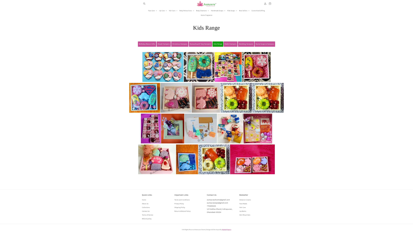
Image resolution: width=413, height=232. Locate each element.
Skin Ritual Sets (244, 215)
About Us (145, 204)
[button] (144, 3)
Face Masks (243, 204)
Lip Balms (242, 211)
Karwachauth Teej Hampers (200, 44)
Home (144, 200)
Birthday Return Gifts (147, 44)
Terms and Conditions (182, 200)
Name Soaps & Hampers (265, 44)
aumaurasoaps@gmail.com (217, 203)
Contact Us (146, 211)
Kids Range (218, 44)
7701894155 (211, 206)
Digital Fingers (226, 229)
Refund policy (147, 219)
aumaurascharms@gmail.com (218, 200)
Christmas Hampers (179, 44)
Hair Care (242, 207)
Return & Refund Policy (182, 211)
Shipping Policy (179, 207)
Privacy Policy (179, 204)
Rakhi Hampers (230, 44)
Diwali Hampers (164, 44)
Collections (146, 207)
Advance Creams (245, 200)
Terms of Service (147, 215)
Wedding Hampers (246, 44)
